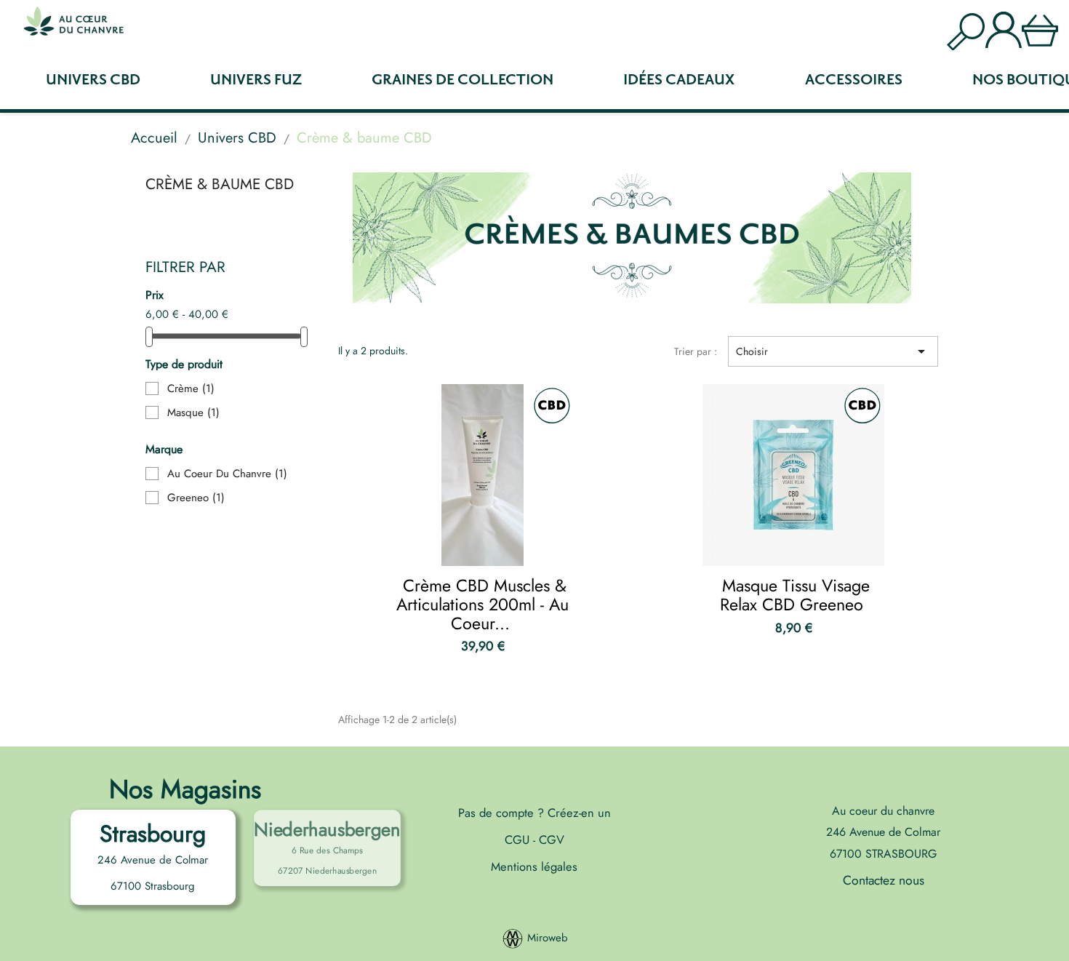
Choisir (833, 351)
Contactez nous (883, 880)
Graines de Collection (462, 80)
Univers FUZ (256, 80)
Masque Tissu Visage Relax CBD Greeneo (795, 595)
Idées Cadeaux (678, 80)
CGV (549, 839)
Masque (193, 412)
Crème (191, 388)
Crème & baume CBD (219, 184)
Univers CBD (93, 80)
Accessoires (853, 80)
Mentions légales (534, 866)
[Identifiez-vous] (1003, 28)
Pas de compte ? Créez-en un (534, 812)
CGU (519, 839)
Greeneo (196, 497)
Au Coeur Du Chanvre (227, 473)
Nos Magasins (185, 789)
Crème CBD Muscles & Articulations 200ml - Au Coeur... (482, 604)
